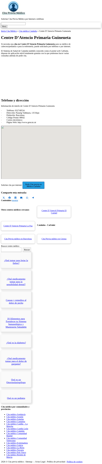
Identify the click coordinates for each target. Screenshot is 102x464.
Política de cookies (74, 462)
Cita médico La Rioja (15, 448)
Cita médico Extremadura (17, 443)
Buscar (27, 250)
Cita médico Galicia (14, 445)
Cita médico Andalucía (16, 414)
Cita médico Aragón (14, 417)
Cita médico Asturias (15, 419)
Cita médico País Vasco (16, 452)
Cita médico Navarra (15, 450)
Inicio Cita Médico (9, 31)
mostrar (15, 200)
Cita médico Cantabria (15, 421)
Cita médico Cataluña (28, 31)
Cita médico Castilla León (17, 429)
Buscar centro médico (10, 246)
